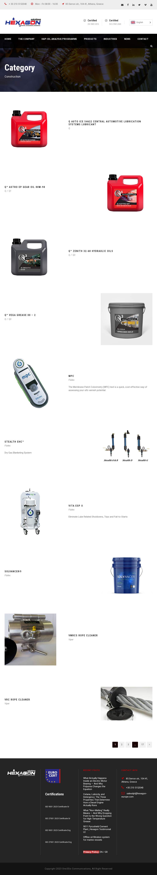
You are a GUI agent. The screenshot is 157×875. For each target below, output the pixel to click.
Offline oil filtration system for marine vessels (96, 838)
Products (90, 39)
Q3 (74, 255)
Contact (143, 39)
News (127, 39)
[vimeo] (145, 5)
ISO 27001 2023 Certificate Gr (57, 818)
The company (26, 39)
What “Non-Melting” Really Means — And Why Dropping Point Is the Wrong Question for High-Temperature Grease (97, 816)
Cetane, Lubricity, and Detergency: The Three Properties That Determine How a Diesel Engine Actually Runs (96, 800)
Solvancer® (14, 571)
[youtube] (151, 5)
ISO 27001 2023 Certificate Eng (58, 842)
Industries (110, 39)
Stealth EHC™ (14, 441)
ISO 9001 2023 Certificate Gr (57, 807)
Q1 (10, 191)
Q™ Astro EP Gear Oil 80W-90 (25, 187)
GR (106, 852)
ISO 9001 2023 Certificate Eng (58, 830)
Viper (71, 639)
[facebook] (128, 5)
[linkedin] (133, 5)
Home (8, 39)
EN (101, 852)
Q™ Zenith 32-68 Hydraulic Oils (91, 251)
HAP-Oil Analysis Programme (59, 39)
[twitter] (139, 5)
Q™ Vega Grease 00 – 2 (20, 315)
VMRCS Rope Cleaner (83, 635)
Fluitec (72, 380)
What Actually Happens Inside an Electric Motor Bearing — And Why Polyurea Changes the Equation (95, 784)
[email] (122, 5)
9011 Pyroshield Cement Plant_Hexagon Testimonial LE (97, 829)
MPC (71, 376)
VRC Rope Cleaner (17, 699)
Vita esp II (76, 505)
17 (142, 744)
